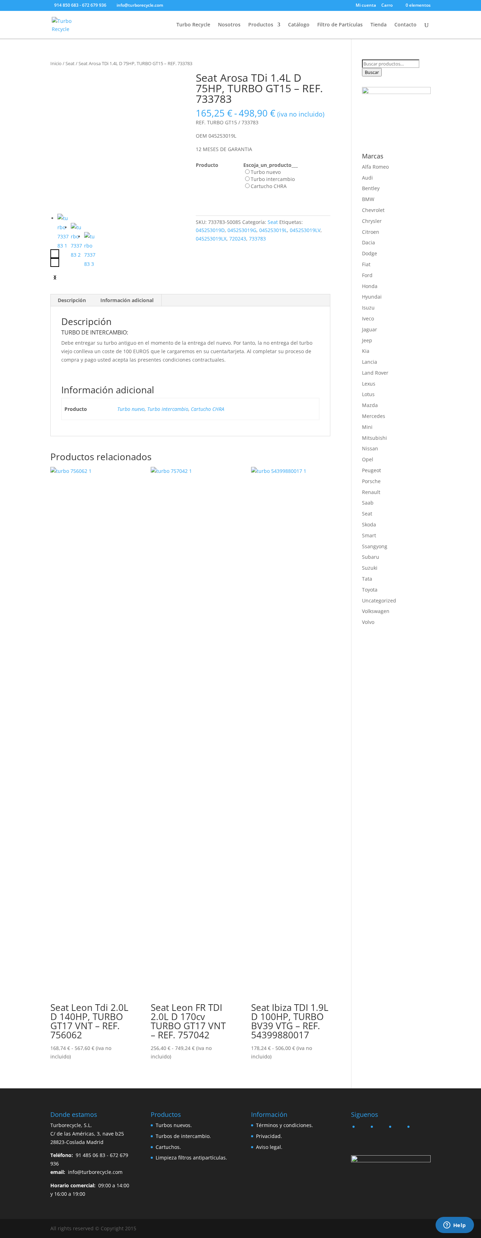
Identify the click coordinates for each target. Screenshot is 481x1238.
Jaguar (369, 329)
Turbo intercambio (167, 409)
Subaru (370, 557)
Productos (260, 25)
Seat (70, 63)
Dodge (369, 253)
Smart (369, 535)
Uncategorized (379, 600)
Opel (367, 459)
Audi (367, 177)
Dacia (368, 242)
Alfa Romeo (375, 166)
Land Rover (375, 372)
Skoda (369, 524)
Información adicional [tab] (127, 300)
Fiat (366, 264)
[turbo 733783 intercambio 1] (117, 140)
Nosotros (229, 25)
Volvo (368, 622)
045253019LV (305, 230)
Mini (367, 427)
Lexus (368, 383)
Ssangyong (374, 546)
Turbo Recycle (193, 25)
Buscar (372, 72)
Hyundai (372, 296)
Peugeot (371, 470)
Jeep (367, 340)
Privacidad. (269, 1136)
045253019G (241, 230)
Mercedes (373, 416)
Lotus (368, 394)
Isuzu (368, 307)
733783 (257, 238)
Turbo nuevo (131, 409)
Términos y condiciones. (284, 1125)
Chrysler (372, 221)
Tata (367, 578)
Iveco (368, 318)
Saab (368, 502)
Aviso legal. (269, 1147)
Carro (387, 5)
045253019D (210, 230)
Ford (367, 275)
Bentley (371, 188)
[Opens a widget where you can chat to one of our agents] (454, 1225)
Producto (207, 165)
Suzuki (369, 567)
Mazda (370, 405)
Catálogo (299, 25)
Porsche (371, 481)
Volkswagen (375, 611)
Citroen (370, 232)
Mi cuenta (366, 5)
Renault (371, 492)
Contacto (405, 25)
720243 (237, 238)
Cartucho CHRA (207, 409)
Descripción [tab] (72, 300)
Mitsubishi (374, 437)
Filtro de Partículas (340, 25)
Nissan (370, 448)
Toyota (369, 589)
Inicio (56, 63)
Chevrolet (373, 210)
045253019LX (211, 238)
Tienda (378, 25)
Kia (365, 351)
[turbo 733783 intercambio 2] (77, 241)
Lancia (369, 361)
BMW (368, 199)
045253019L (273, 230)
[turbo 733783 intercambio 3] (90, 250)
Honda (369, 286)
